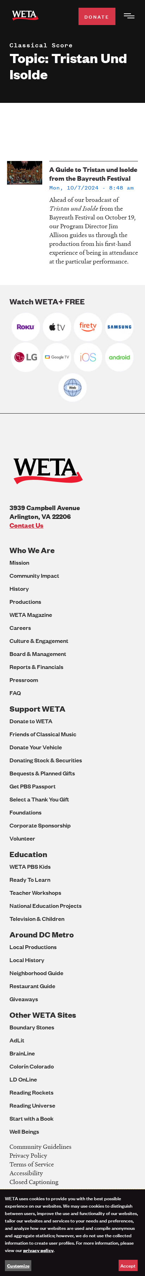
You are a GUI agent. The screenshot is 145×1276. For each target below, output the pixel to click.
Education (28, 854)
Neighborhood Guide (36, 973)
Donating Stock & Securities (46, 760)
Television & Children (37, 919)
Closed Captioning (34, 1181)
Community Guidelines (40, 1146)
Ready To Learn (30, 879)
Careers (20, 628)
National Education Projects (46, 906)
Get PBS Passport (33, 786)
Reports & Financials (36, 667)
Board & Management (38, 654)
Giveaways (24, 999)
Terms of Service (32, 1164)
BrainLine (22, 1053)
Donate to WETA (31, 721)
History (19, 588)
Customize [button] (18, 1265)
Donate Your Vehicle (36, 747)
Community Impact (34, 575)
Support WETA (37, 709)
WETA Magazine (31, 615)
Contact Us (26, 525)
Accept (127, 1265)
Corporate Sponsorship (40, 825)
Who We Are (32, 550)
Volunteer (22, 838)
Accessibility (26, 1173)
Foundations (26, 812)
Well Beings (24, 1131)
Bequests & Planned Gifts (42, 773)
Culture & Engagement (39, 641)
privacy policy (38, 1249)
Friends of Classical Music (43, 734)
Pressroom (24, 680)
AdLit (17, 1040)
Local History (27, 960)
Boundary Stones (32, 1027)
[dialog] (72, 1232)
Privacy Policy (28, 1155)
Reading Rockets (31, 1092)
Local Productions (33, 947)
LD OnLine (23, 1079)
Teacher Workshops (35, 892)
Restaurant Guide (32, 986)
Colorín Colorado (32, 1066)
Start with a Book (31, 1118)
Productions (25, 601)
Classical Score (41, 45)
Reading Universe (32, 1105)
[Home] (25, 16)
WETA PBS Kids (30, 866)
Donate (96, 16)
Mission (19, 562)
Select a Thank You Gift (39, 799)
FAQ (15, 693)
